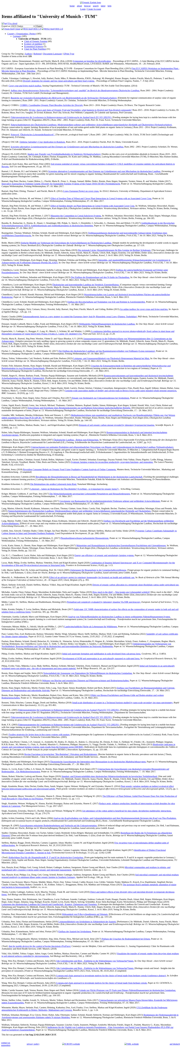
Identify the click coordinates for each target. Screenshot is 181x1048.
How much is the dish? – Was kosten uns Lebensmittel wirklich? (121, 592)
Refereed (38, 54)
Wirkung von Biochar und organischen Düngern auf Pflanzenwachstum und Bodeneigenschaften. (85, 680)
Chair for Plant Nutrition (35, 49)
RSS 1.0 (37, 29)
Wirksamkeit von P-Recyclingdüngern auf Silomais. (85, 914)
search (96, 6)
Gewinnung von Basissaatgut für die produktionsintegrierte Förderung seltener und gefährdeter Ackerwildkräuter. (110, 501)
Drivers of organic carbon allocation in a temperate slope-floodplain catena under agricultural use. (135, 585)
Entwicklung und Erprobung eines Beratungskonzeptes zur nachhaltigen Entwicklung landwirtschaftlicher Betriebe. (79, 408)
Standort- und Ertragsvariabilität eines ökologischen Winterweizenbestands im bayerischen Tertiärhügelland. (110, 776)
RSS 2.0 (59, 29)
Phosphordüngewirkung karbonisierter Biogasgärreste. (85, 538)
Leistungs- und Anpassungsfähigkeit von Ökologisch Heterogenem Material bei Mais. (111, 358)
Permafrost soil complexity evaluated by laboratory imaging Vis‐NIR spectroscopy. (104, 602)
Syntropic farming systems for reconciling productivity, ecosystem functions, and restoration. (112, 462)
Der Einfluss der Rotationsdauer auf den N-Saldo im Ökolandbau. (100, 277)
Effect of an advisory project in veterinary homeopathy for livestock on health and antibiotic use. (92, 577)
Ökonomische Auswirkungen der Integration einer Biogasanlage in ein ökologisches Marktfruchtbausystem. (98, 761)
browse (87, 6)
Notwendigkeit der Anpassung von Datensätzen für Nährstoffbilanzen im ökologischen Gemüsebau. (87, 673)
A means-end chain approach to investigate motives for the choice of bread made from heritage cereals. (101, 983)
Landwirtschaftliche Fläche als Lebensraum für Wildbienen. (91, 626)
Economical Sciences (33, 46)
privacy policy (33, 1044)
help (109, 6)
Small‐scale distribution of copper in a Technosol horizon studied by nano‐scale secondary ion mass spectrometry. (122, 702)
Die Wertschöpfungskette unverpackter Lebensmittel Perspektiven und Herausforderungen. (90, 494)
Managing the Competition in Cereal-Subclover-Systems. (76, 215)
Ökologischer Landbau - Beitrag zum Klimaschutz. (76, 440)
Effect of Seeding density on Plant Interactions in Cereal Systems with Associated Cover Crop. (93, 206)
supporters (5, 1045)
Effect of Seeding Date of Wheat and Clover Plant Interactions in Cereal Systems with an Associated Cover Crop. (101, 198)
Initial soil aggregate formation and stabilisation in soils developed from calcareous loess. (101, 654)
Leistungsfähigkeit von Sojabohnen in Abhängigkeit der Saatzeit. (87, 921)
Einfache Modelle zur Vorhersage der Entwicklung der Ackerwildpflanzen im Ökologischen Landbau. (66, 243)
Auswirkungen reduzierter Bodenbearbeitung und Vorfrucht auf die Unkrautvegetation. (58, 825)
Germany (17, 36)
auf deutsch (175, 1044)
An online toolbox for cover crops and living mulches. (144, 309)
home (72, 6)
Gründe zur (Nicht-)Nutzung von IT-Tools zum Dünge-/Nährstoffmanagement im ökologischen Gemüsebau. (127, 990)
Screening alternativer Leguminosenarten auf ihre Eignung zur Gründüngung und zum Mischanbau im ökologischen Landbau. (104, 171)
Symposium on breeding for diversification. (92, 61)
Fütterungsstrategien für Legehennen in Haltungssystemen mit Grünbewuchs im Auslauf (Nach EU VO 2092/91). (69, 710)
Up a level (12, 23)
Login (83, 9)
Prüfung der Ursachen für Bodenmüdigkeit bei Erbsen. (126, 939)
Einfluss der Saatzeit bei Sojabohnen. (74, 931)
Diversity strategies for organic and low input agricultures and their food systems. (59, 81)
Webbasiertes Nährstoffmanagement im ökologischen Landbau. (107, 324)
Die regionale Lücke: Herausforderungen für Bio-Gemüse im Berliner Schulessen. (114, 250)
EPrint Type (68, 54)
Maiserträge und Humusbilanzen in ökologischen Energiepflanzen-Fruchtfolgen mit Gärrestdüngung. (121, 545)
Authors (28, 54)
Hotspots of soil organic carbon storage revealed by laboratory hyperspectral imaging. (117, 425)
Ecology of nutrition (33, 44)
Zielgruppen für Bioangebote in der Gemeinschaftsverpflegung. (98, 570)
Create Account (94, 9)
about (79, 6)
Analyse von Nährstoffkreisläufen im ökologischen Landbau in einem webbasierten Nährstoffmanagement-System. (119, 616)
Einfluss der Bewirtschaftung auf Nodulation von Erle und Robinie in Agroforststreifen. (106, 302)
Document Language (52, 54)
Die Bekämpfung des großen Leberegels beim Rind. (53, 484)
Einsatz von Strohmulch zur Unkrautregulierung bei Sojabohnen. (101, 398)
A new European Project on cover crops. (81, 191)
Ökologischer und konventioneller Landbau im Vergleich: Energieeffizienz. (85, 284)
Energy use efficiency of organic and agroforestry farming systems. (104, 555)
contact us (5, 1043)
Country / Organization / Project (21, 33)
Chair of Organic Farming (35, 41)
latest (103, 6)
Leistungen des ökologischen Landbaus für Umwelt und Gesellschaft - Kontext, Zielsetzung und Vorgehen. (49, 904)
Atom (17, 29)
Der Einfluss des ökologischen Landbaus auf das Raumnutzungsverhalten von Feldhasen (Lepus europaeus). (107, 351)
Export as (6, 26)
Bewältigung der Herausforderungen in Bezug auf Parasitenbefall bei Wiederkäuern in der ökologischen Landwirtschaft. (89, 477)
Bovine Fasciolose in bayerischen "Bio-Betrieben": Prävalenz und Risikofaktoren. (60, 754)
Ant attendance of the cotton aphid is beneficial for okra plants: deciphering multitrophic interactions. (127, 811)
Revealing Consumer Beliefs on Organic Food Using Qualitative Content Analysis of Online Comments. (69, 469)
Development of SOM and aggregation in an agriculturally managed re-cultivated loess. (101, 658)
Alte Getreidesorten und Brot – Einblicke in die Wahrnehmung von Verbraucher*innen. (95, 961)
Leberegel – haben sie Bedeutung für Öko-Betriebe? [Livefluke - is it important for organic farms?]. (74, 489)
